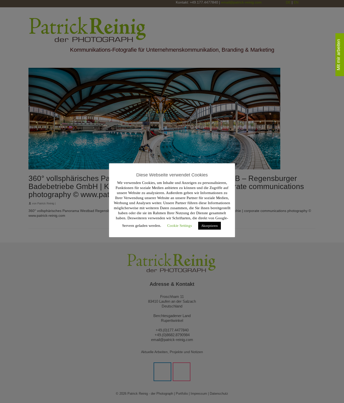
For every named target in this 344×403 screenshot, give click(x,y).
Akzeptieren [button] (209, 226)
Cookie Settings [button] (179, 226)
